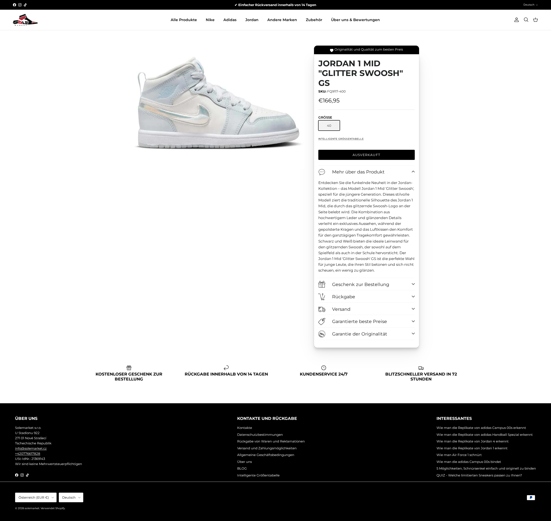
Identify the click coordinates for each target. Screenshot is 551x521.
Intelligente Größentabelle (341, 138)
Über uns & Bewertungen (355, 20)
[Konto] (515, 19)
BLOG (242, 468)
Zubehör (314, 20)
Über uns (244, 462)
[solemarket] (25, 20)
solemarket (32, 508)
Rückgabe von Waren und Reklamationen (271, 441)
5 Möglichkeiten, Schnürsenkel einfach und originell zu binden (486, 468)
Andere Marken (282, 20)
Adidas (230, 20)
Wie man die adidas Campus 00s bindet (468, 462)
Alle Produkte (184, 20)
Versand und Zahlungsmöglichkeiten (267, 448)
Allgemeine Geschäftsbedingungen (265, 455)
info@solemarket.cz (31, 448)
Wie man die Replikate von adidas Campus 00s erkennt (481, 428)
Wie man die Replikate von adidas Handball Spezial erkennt (484, 435)
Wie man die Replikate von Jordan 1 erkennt (472, 448)
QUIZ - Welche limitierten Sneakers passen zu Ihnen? (479, 475)
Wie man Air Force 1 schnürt (459, 455)
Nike (210, 20)
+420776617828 (27, 453)
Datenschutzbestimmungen (260, 435)
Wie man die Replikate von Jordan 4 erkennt (472, 441)
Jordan (251, 20)
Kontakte (244, 428)
